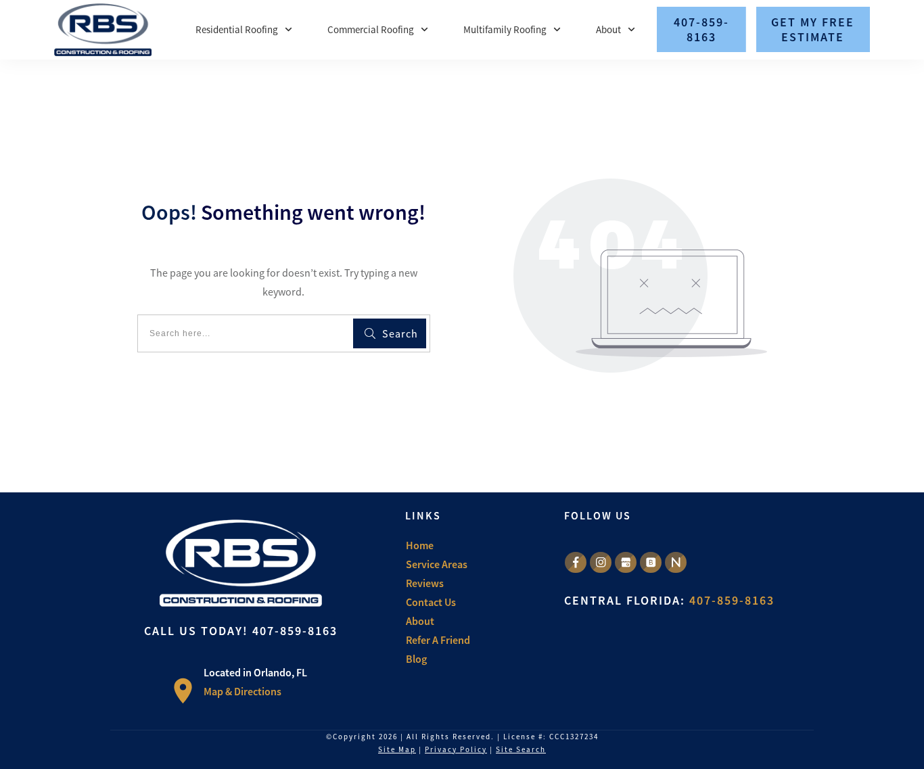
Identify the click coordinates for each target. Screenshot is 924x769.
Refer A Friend (438, 640)
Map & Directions (242, 691)
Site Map (397, 749)
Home (420, 545)
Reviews (425, 583)
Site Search (521, 749)
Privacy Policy (456, 749)
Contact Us (431, 602)
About (420, 621)
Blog (416, 659)
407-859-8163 (295, 630)
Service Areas (436, 564)
